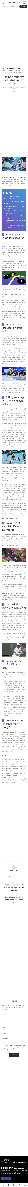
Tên (4, 1027)
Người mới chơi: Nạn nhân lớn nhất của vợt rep (14, 212)
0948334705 (7, 1164)
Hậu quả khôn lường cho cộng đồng (14, 217)
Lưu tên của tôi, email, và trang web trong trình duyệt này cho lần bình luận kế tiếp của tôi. (14, 1048)
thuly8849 (8, 87)
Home (3, 68)
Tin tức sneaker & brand (14, 68)
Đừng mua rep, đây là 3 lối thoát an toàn (15, 222)
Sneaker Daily (11, 775)
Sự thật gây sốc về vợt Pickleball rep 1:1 (12, 197)
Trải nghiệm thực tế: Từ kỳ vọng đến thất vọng (15, 207)
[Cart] (3, 3)
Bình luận (5, 1015)
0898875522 (7, 1160)
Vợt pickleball (6, 246)
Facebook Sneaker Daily (9, 777)
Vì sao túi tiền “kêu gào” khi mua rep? (15, 202)
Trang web (5, 1038)
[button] (14, 812)
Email (4, 1033)
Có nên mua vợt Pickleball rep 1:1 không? (14, 226)
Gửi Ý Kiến (6, 1178)
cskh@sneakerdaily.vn (21, 1162)
